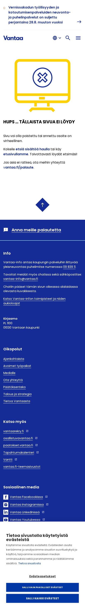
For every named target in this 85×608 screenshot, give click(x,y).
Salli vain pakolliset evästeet (42, 587)
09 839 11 (69, 267)
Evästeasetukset (42, 576)
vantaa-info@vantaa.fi (20, 279)
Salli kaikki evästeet (42, 598)
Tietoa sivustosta (29, 563)
